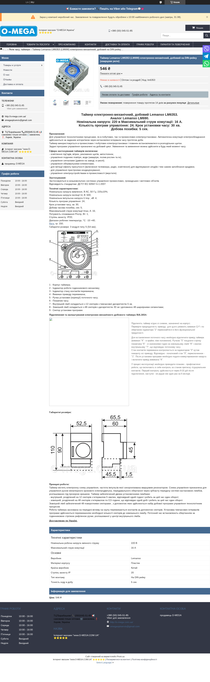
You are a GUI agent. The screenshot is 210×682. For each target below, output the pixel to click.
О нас (6, 74)
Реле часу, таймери (19, 49)
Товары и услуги (12, 65)
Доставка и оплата (13, 84)
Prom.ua (121, 656)
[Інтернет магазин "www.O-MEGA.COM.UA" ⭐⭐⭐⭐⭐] (18, 35)
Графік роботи (145, 44)
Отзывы (7, 79)
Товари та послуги (38, 44)
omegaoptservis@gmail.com (18, 120)
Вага (51, 223)
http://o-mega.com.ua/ (15, 116)
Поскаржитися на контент (118, 659)
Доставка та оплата (117, 44)
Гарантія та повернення (175, 44)
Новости (7, 70)
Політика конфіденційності (144, 659)
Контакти (90, 44)
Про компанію (66, 44)
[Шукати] (206, 35)
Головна (12, 44)
